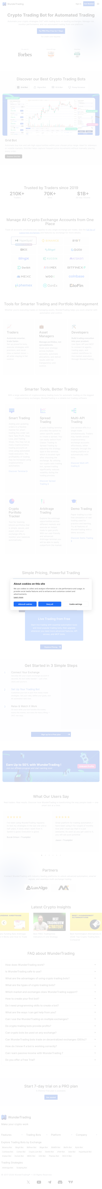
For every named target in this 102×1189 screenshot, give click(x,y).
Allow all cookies (25, 604)
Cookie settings (75, 604)
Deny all (49, 604)
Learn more (18, 597)
